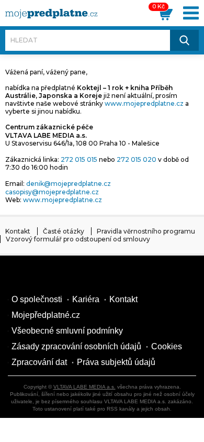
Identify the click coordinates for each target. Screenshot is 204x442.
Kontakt (17, 231)
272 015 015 (79, 159)
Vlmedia (39, 276)
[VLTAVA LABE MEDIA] (51, 13)
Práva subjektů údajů (116, 362)
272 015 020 (136, 159)
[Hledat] (184, 40)
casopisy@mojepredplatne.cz (52, 192)
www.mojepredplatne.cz (144, 103)
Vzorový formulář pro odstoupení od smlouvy (78, 239)
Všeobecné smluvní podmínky (67, 330)
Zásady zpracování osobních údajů (76, 346)
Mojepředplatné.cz (46, 315)
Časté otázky (63, 231)
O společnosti (37, 299)
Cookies (166, 346)
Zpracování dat (39, 362)
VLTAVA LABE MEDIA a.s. (84, 387)
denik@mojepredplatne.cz (68, 183)
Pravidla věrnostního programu (146, 231)
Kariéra (85, 299)
